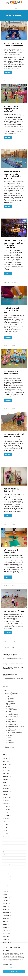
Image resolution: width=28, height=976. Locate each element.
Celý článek (8, 72)
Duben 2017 (5, 900)
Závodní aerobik (8, 747)
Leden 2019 (5, 843)
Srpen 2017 (5, 888)
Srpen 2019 (5, 824)
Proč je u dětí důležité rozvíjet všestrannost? (13, 44)
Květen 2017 (6, 897)
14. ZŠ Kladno (9, 701)
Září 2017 (5, 885)
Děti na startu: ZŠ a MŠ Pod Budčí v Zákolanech (14, 435)
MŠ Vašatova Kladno (11, 724)
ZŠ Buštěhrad (9, 734)
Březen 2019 (6, 837)
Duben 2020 (5, 806)
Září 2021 (5, 779)
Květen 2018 (6, 861)
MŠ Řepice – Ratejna (11, 721)
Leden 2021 (5, 788)
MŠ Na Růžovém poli (11, 716)
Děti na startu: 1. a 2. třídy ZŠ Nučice (13, 551)
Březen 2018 (6, 867)
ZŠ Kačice (8, 737)
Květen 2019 (6, 830)
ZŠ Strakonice (9, 742)
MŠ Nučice (8, 718)
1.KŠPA (7, 696)
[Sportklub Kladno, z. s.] (14, 2)
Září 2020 (5, 794)
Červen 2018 (6, 858)
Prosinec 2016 (6, 912)
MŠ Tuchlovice (9, 723)
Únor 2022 (5, 773)
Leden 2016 (5, 939)
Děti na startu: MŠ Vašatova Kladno (12, 372)
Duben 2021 (5, 785)
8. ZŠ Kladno (9, 704)
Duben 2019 (5, 834)
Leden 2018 (5, 873)
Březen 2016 (6, 933)
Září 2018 (5, 855)
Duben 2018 (5, 864)
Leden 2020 (5, 812)
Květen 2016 (6, 927)
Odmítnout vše (14, 968)
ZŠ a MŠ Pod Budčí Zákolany (13, 732)
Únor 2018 (5, 870)
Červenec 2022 (6, 764)
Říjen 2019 (5, 818)
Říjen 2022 (5, 761)
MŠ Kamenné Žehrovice (12, 714)
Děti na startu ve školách (11, 693)
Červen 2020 (6, 800)
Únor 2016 (5, 936)
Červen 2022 (6, 767)
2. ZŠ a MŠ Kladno (10, 703)
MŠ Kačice (8, 713)
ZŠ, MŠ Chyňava (10, 744)
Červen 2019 (6, 827)
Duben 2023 (5, 758)
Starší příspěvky (9, 647)
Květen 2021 (6, 782)
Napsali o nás (7, 746)
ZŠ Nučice (8, 740)
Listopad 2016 (6, 915)
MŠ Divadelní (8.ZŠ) (11, 709)
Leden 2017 (5, 909)
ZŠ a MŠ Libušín (10, 730)
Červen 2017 (6, 894)
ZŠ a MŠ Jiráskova (10, 729)
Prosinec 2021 (6, 776)
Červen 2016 (6, 924)
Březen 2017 (6, 903)
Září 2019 (5, 821)
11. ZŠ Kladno (9, 700)
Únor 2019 (5, 840)
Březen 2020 (6, 809)
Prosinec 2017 (6, 876)
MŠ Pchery (8, 719)
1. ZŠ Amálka (9, 695)
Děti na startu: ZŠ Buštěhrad (11, 490)
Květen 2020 (6, 803)
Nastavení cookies (7, 964)
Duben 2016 (5, 930)
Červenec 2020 (6, 797)
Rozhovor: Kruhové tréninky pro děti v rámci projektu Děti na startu (13, 174)
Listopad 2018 (6, 849)
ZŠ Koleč (8, 739)
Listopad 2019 (6, 815)
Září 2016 (5, 921)
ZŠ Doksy (8, 735)
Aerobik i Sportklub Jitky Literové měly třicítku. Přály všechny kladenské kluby (14, 243)
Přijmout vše (14, 971)
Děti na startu (7, 692)
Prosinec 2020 (6, 791)
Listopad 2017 (6, 879)
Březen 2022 (6, 770)
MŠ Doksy (8, 711)
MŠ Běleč (8, 706)
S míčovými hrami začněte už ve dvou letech (12, 310)
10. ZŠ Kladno (9, 698)
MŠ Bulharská (9, 708)
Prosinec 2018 (6, 846)
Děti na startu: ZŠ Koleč (14, 611)
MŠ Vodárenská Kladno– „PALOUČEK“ (15, 726)
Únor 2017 (5, 906)
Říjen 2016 (5, 918)
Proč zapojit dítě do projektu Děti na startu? (11, 108)
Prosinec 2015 (6, 942)
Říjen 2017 (5, 882)
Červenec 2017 (6, 891)
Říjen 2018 (5, 852)
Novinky (5, 690)
